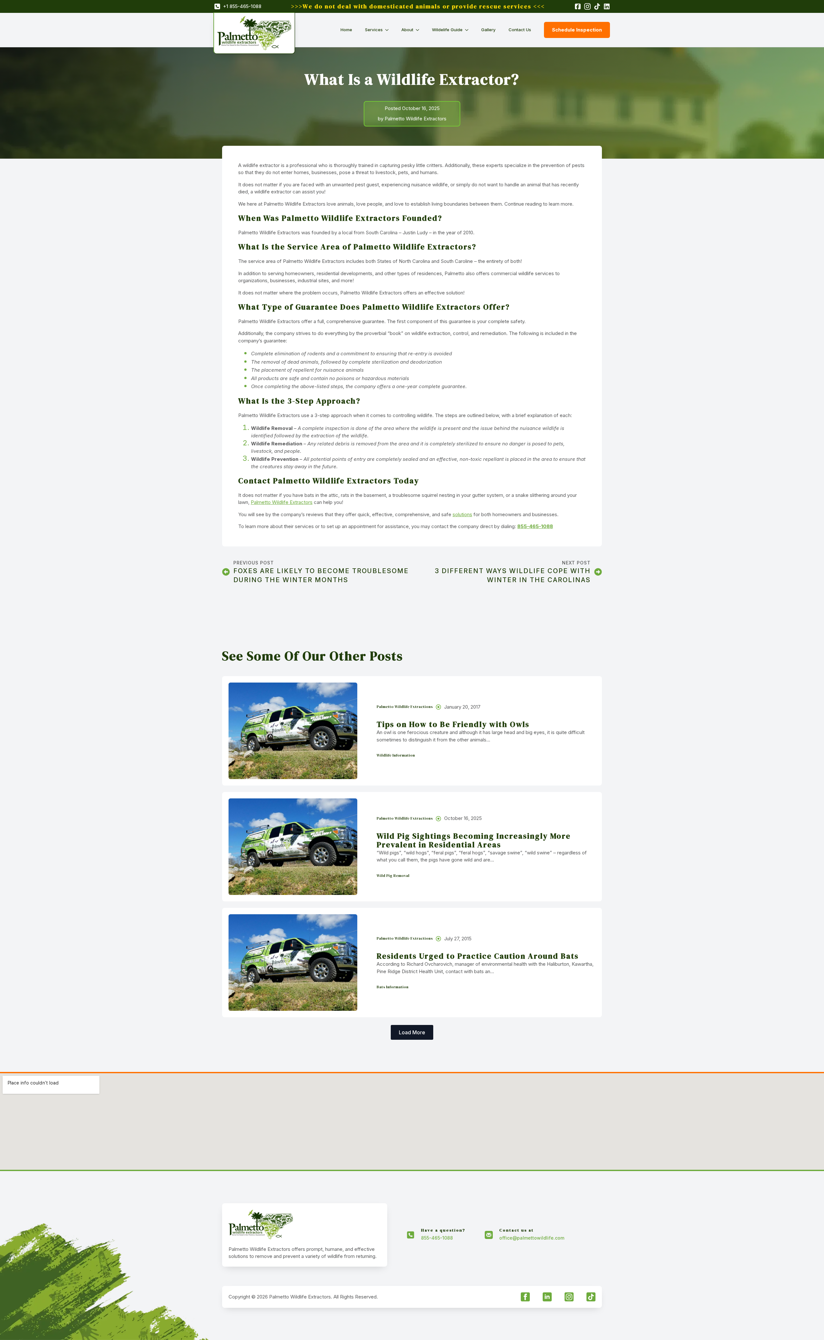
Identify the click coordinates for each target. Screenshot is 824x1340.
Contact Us (520, 29)
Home (346, 29)
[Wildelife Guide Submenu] (469, 29)
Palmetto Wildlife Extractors (282, 502)
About (407, 29)
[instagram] (569, 1296)
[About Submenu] (419, 29)
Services (374, 29)
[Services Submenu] (389, 29)
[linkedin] (547, 1296)
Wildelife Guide (447, 29)
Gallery (488, 29)
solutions (462, 514)
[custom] (590, 1296)
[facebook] (525, 1296)
